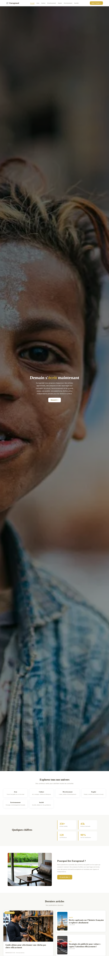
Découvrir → (54, 400)
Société (76, 3)
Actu (38, 3)
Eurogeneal (12, 3)
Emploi (60, 3)
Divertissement (51, 3)
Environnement (68, 3)
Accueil (32, 3)
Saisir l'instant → (96, 3)
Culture (43, 3)
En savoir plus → (65, 877)
